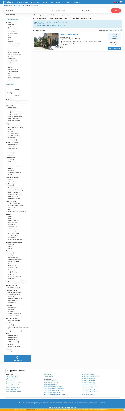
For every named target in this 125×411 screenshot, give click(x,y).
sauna (10, 246)
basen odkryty (13, 220)
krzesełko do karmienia (15, 259)
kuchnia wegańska (14, 192)
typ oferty (8, 22)
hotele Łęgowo (10, 380)
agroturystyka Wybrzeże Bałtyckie (53, 386)
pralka (10, 179)
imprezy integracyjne (15, 292)
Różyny (61, 39)
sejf (10, 209)
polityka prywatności (60, 403)
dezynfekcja (12, 325)
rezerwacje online (12, 19)
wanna (11, 181)
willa (9, 73)
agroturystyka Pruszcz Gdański (90, 376)
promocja (8, 99)
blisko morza (12, 311)
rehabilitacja (12, 137)
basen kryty (12, 218)
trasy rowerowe (13, 235)
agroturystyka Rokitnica (88, 378)
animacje (11, 253)
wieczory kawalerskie (15, 298)
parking (11, 131)
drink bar (11, 186)
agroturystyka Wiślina (88, 388)
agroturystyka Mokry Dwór (89, 390)
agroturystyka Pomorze (50, 384)
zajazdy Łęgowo (48, 376)
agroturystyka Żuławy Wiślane (52, 392)
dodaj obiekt (88, 403)
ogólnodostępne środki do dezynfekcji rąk (18, 328)
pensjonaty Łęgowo (11, 386)
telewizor (11, 153)
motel (9, 50)
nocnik (10, 263)
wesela (11, 296)
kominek (11, 164)
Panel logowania (100, 403)
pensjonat (10, 56)
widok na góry (13, 335)
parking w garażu (14, 135)
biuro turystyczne (13, 29)
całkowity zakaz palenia (15, 127)
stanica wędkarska (13, 69)
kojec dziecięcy (13, 257)
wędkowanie (12, 237)
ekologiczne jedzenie (15, 188)
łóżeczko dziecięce (14, 261)
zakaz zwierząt (13, 140)
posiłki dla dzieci (13, 196)
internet (11, 129)
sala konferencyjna (14, 294)
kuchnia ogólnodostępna (16, 166)
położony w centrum (14, 316)
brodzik (11, 255)
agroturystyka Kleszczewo (89, 386)
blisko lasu (12, 309)
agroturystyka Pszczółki (88, 384)
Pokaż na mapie (17, 360)
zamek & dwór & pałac (14, 77)
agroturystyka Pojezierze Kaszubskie (54, 394)
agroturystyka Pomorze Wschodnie (54, 388)
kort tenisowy (12, 229)
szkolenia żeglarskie (14, 320)
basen (10, 216)
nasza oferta (78, 403)
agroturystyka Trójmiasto (51, 383)
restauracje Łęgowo (11, 389)
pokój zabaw (12, 272)
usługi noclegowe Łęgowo (13, 391)
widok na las (12, 339)
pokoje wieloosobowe (15, 120)
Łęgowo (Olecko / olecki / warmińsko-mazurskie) (51, 25)
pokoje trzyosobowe (14, 118)
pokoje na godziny (14, 203)
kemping (10, 41)
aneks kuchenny (13, 144)
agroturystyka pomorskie (89, 394)
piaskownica (12, 268)
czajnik (11, 159)
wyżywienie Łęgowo (11, 378)
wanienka (11, 278)
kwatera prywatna (13, 46)
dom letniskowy (12, 31)
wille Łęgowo (47, 374)
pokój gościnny (12, 58)
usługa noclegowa (13, 71)
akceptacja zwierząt (14, 125)
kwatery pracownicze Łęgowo (14, 382)
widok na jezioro (13, 337)
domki (10, 110)
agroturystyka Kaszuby (50, 381)
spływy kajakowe (13, 233)
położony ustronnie (14, 313)
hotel (9, 39)
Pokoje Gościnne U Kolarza (68, 34)
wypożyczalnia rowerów (15, 239)
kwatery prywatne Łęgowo (13, 384)
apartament (11, 27)
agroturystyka (11, 24)
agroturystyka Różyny (88, 374)
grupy (10, 351)
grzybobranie (12, 224)
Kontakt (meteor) (34, 403)
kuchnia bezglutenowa (15, 190)
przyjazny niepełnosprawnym (17, 283)
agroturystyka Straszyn (88, 382)
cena (7, 87)
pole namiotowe (12, 61)
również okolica (10, 14)
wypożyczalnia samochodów (17, 211)
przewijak (11, 274)
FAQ (50, 403)
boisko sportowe (13, 222)
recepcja (11, 207)
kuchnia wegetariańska (15, 194)
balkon (11, 146)
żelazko (11, 155)
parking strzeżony (14, 133)
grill (10, 162)
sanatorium (11, 63)
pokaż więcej (9, 84)
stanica (10, 67)
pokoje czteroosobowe (15, 112)
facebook (23, 403)
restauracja (11, 82)
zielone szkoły (13, 302)
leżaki (10, 168)
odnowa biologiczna (13, 52)
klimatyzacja (12, 148)
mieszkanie (11, 48)
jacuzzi (11, 244)
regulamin (44, 403)
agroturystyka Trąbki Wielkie (90, 392)
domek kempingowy (13, 33)
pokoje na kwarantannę (15, 331)
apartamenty (12, 107)
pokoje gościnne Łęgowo (13, 388)
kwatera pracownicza (14, 44)
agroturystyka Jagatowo (88, 380)
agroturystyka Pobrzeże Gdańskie (53, 390)
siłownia (11, 248)
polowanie (12, 231)
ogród (10, 174)
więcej (61, 47)
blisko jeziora (12, 307)
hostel (9, 37)
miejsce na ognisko (14, 172)
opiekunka (12, 265)
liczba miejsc (9, 93)
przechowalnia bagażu (15, 205)
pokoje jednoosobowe (15, 116)
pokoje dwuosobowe (14, 114)
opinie (119, 30)
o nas (71, 403)
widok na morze (13, 342)
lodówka (11, 170)
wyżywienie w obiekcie (15, 198)
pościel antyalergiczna (15, 287)
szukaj (116, 10)
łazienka (11, 151)
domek (9, 35)
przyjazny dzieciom (14, 276)
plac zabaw (12, 270)
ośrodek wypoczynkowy (14, 54)
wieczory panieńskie (14, 300)
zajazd (9, 75)
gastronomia (11, 80)
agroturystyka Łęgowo (12, 376)
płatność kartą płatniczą (15, 346)
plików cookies (30, 409)
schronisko (11, 65)
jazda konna (12, 227)
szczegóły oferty (114, 48)
